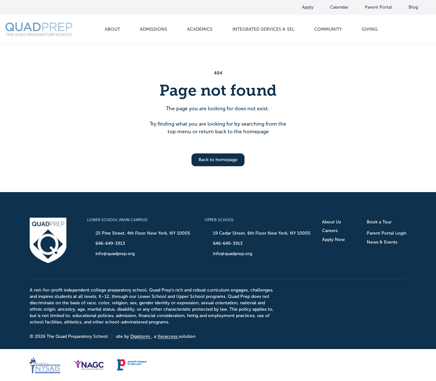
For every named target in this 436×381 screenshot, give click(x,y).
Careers (330, 230)
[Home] (38, 29)
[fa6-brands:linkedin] (43, 7)
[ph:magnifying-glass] (422, 29)
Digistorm (140, 336)
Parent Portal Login (386, 233)
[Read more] (19, 7)
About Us (331, 222)
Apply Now (333, 239)
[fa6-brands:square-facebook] (19, 7)
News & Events (382, 242)
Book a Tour (379, 222)
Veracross (168, 336)
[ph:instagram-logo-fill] (31, 7)
